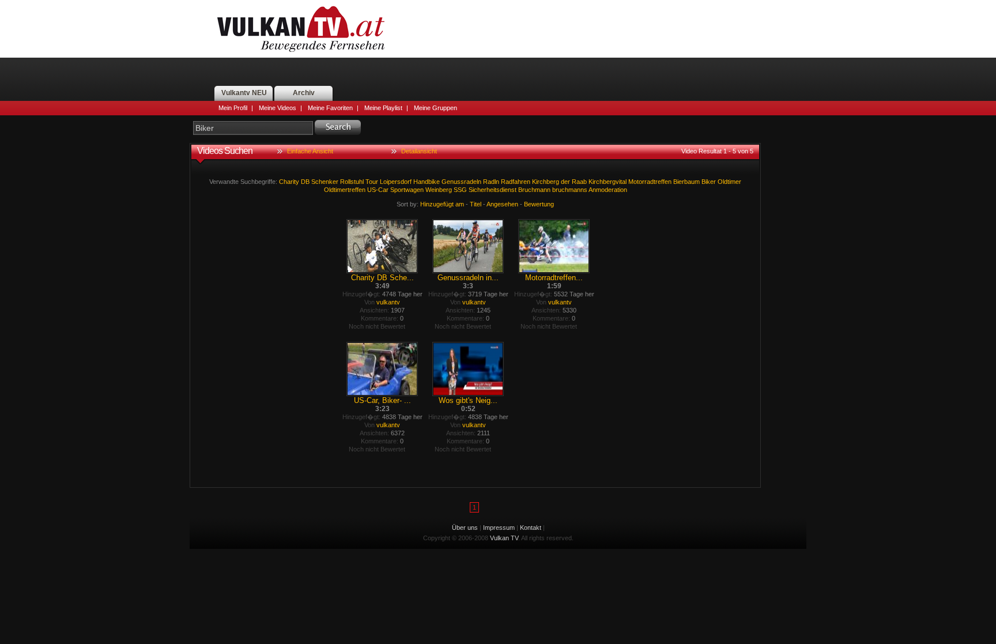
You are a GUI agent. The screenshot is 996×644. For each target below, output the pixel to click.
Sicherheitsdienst (492, 189)
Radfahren (515, 181)
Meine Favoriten (330, 107)
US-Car (377, 189)
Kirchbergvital (607, 181)
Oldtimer (729, 181)
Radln (491, 181)
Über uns (465, 527)
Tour (371, 181)
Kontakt (530, 527)
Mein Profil (232, 107)
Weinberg (438, 189)
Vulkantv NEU (244, 93)
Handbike (426, 181)
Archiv (304, 93)
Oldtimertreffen (344, 189)
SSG (460, 189)
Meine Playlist (383, 107)
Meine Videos (277, 107)
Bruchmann (534, 189)
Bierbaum (686, 181)
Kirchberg (545, 181)
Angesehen (502, 204)
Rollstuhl (352, 181)
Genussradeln (461, 181)
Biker (708, 181)
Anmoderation (607, 189)
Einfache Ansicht (310, 151)
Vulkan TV (300, 29)
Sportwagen (407, 189)
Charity (289, 181)
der (565, 181)
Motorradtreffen (649, 181)
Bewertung (539, 204)
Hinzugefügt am (442, 204)
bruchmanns (569, 189)
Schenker (324, 181)
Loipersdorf (396, 181)
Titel (475, 204)
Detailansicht (419, 151)
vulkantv (388, 302)
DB (305, 181)
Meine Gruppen (435, 107)
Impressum (499, 527)
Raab (579, 181)
